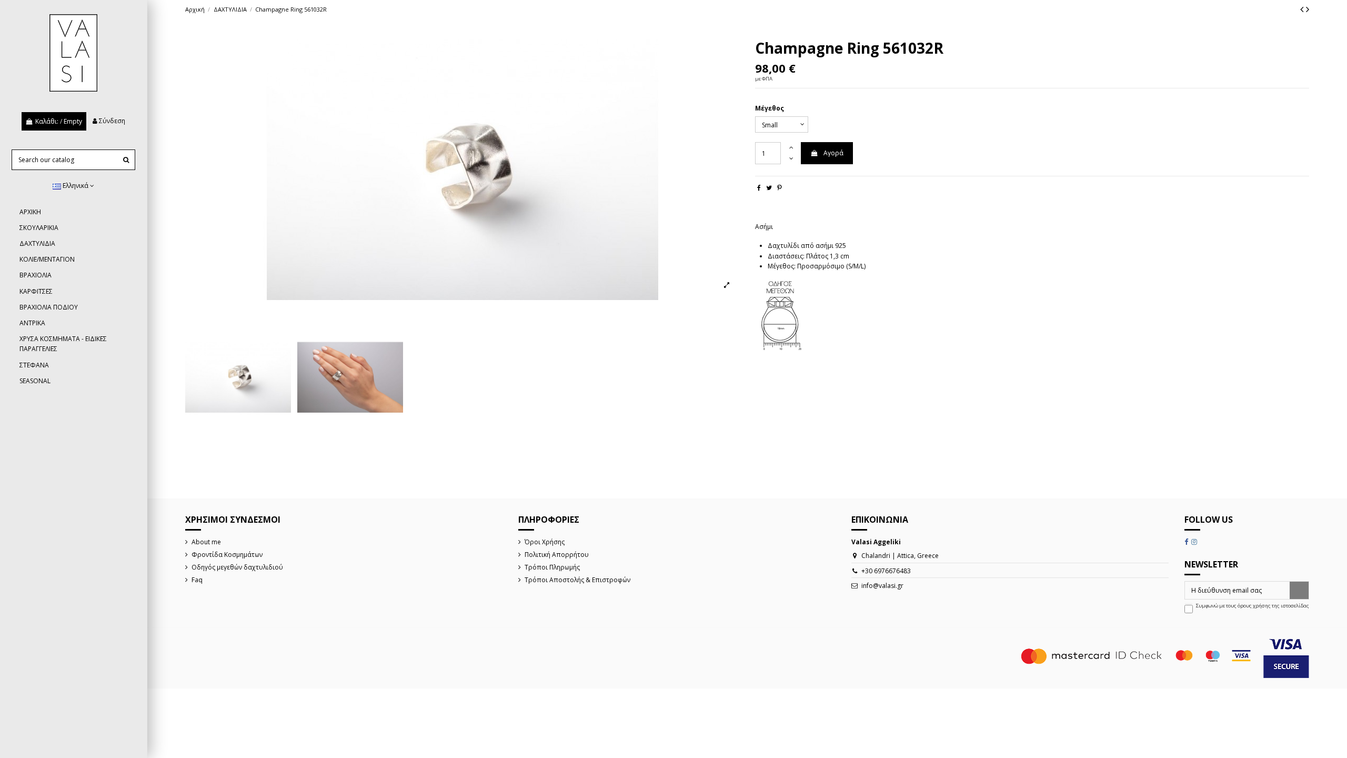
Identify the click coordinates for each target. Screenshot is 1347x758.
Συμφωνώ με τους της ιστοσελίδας (1252, 606)
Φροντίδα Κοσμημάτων (227, 554)
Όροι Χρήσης (545, 541)
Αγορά (833, 152)
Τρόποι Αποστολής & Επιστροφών (577, 579)
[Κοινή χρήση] (759, 187)
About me (206, 541)
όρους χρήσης (1254, 605)
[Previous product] (1303, 9)
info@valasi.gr (882, 585)
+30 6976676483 (886, 570)
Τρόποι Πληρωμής (552, 567)
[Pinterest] (779, 187)
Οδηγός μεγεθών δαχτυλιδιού (237, 567)
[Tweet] (769, 187)
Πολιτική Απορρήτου (557, 554)
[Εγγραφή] (1299, 590)
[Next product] (1307, 9)
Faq (197, 579)
